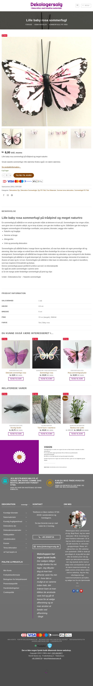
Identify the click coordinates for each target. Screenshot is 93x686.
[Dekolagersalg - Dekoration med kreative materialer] (46, 5)
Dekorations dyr (9, 526)
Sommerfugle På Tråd (58, 24)
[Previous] (6, 82)
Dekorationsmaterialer (12, 530)
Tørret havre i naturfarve (46, 428)
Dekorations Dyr (14, 190)
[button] (77, 5)
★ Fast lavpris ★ (10, 552)
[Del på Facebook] (4, 195)
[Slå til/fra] (26, 512)
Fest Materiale (51, 190)
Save (5, 35)
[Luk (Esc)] (22, 665)
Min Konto (7, 570)
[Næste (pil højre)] (9, 675)
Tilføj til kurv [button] (16, 379)
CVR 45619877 (57, 653)
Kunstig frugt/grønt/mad (12, 521)
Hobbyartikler (40, 24)
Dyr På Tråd (42, 190)
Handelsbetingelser (11, 588)
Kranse (6, 543)
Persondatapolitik (10, 584)
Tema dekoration (10, 548)
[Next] (87, 82)
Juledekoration (9, 539)
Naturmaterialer (9, 517)
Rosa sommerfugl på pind (77, 373)
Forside (29, 24)
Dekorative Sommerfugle (29, 190)
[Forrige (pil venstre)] (2, 675)
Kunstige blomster (10, 513)
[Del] (15, 665)
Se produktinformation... (11, 167)
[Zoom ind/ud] (2, 665)
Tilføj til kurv (24, 175)
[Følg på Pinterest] (81, 591)
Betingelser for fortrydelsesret (15, 579)
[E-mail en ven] (8, 195)
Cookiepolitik (8, 592)
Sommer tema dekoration (65, 190)
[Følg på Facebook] (74, 591)
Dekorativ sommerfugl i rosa (16, 373)
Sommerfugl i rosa (46, 373)
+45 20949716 (37, 658)
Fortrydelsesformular (11, 575)
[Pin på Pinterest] (12, 195)
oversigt (24, 504)
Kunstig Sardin (16, 428)
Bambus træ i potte (77, 428)
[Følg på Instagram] (77, 591)
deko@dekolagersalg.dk (52, 658)
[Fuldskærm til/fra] (9, 665)
